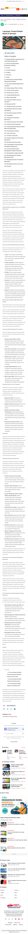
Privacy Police (8, 924)
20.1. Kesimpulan (8, 115)
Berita (2, 15)
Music (16, 892)
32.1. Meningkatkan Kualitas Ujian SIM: (13, 153)
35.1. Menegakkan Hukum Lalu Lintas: (13, 163)
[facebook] (4, 709)
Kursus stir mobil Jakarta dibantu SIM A (16, 868)
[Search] (20, 9)
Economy (16, 890)
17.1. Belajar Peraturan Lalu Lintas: (13, 106)
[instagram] (15, 919)
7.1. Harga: (7, 77)
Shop (16, 895)
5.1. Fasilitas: (7, 72)
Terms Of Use (17, 922)
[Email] (14, 709)
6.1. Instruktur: (7, 74)
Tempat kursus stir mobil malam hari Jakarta (16, 785)
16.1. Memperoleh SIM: (9, 104)
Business (2, 890)
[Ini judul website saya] (3, 9)
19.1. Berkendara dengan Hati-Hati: (13, 113)
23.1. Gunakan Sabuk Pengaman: (12, 124)
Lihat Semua (23, 747)
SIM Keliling (18, 15)
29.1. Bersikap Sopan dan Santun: (12, 142)
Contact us (15, 924)
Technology (3, 897)
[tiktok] (22, 919)
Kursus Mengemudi (7, 19)
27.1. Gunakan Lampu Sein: (11, 135)
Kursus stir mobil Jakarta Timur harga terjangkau (18, 779)
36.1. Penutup (7, 166)
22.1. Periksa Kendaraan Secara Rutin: (13, 121)
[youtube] (19, 919)
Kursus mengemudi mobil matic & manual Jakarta (17, 881)
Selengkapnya (13, 757)
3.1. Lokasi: (7, 67)
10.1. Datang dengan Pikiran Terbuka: (13, 88)
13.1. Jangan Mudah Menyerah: (12, 95)
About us (21, 924)
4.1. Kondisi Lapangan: (10, 70)
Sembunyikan (14, 741)
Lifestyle (2, 892)
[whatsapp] (11, 709)
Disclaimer (10, 922)
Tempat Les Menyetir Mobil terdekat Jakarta (17, 765)
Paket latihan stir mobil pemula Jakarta (16, 874)
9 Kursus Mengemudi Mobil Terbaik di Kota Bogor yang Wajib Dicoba (23, 752)
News (2, 895)
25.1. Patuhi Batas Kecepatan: (11, 130)
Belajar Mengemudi (9, 15)
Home (2, 19)
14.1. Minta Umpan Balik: (10, 97)
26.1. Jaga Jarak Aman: (10, 133)
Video (16, 897)
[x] (7, 709)
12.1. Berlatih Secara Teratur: (11, 92)
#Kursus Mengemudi (11, 705)
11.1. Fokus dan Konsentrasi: (11, 90)
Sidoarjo (13, 19)
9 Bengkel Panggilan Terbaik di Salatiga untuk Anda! (10, 752)
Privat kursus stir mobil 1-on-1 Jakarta (18, 772)
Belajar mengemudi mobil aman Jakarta (10, 817)
